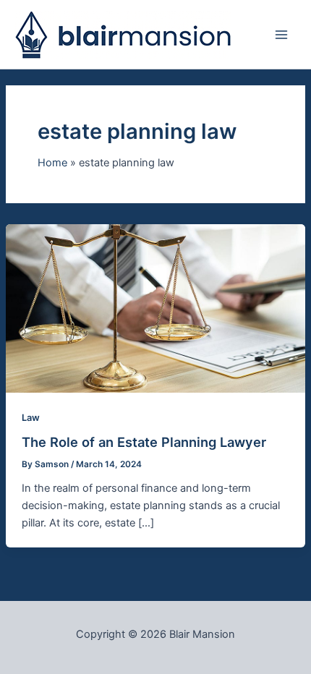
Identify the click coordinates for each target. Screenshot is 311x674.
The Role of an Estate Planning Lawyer (144, 442)
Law (31, 417)
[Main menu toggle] (281, 35)
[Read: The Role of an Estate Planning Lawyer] (155, 307)
